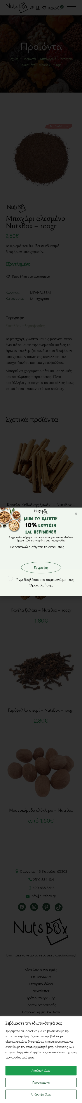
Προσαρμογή (41, 1082)
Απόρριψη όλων (41, 1094)
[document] (41, 551)
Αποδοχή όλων (41, 1070)
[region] (41, 1059)
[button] (76, 513)
